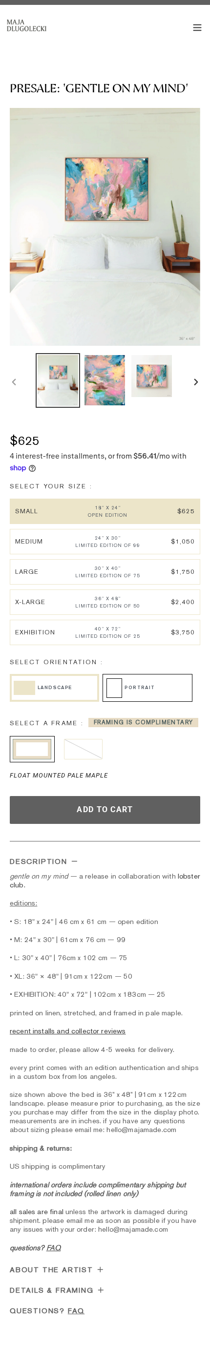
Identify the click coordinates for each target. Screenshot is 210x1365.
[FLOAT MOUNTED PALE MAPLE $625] (32, 749)
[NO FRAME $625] (83, 749)
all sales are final (36, 1211)
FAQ (76, 1310)
